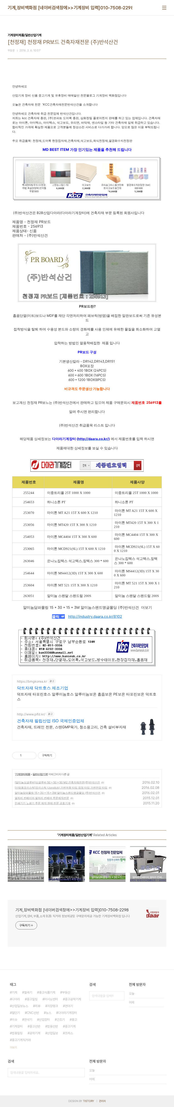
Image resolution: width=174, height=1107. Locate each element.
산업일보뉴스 (20, 1006)
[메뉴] (164, 7)
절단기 (16, 1013)
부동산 (66, 992)
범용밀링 (17, 1033)
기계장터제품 (22, 774)
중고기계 (70, 1026)
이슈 (14, 1019)
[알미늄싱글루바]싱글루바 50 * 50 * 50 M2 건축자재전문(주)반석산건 (57, 782)
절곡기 (28, 992)
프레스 (69, 1033)
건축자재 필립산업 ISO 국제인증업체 (50, 720)
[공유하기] (26, 755)
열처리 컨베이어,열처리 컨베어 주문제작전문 (42, 798)
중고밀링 (32, 999)
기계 (14, 992)
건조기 (61, 1019)
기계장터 (17, 1026)
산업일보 (52, 1033)
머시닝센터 (51, 999)
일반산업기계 (40, 774)
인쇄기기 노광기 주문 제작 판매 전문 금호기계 (42, 803)
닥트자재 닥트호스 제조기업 (42, 688)
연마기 (69, 1006)
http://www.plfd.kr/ (31, 714)
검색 (120, 995)
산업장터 (44, 1019)
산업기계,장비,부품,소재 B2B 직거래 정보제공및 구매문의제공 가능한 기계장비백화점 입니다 (72, 916)
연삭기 (28, 1019)
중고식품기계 (47, 992)
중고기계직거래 (21, 1040)
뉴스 (48, 1013)
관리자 (102, 1101)
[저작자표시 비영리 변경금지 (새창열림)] (62, 755)
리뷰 (37, 1006)
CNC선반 (33, 1013)
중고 (74, 1019)
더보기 (13, 1047)
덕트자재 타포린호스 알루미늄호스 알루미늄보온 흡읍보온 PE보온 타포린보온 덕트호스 (86, 696)
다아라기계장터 (67, 1013)
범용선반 (52, 1026)
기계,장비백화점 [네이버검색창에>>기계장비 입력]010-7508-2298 (71, 7)
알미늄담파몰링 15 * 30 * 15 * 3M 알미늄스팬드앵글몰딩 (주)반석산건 (57, 792)
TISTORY (88, 1101)
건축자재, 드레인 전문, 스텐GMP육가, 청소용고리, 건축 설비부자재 (71, 727)
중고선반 (34, 1026)
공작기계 (34, 1033)
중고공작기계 (73, 999)
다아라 (16, 999)
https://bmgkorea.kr (32, 681)
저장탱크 (52, 1006)
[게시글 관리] (31, 755)
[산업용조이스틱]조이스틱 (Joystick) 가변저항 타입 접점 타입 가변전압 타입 (61, 787)
